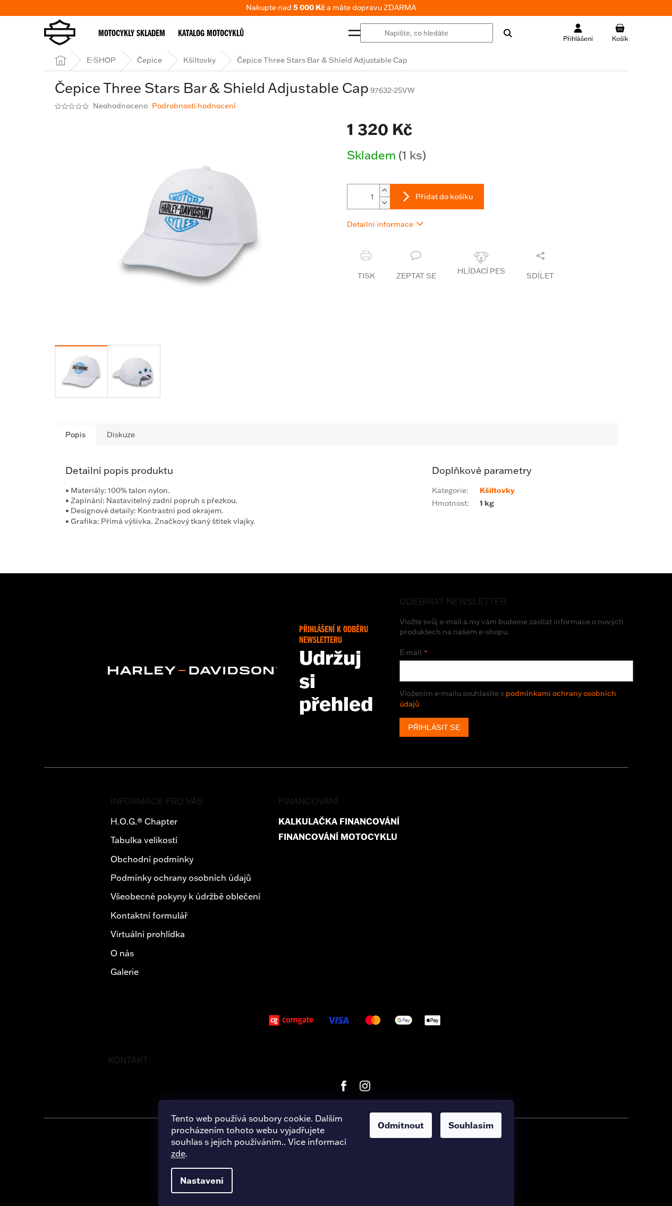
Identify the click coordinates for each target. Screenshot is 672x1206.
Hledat (502, 33)
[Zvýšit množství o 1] (384, 190)
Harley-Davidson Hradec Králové (343, 1086)
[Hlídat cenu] (481, 265)
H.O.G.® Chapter (143, 821)
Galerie (124, 971)
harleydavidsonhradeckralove (365, 1086)
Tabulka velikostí (143, 840)
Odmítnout (401, 1125)
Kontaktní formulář (149, 915)
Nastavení (202, 1180)
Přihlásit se (434, 727)
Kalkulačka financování (338, 822)
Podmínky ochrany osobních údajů (180, 877)
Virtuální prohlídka (147, 934)
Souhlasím (471, 1125)
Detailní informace (380, 224)
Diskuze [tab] (121, 434)
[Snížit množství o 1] (384, 203)
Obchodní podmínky (151, 859)
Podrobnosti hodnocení (194, 106)
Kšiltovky (497, 490)
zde (178, 1153)
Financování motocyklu (337, 837)
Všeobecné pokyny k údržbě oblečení (185, 896)
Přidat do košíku (444, 196)
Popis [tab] (75, 434)
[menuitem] (132, 33)
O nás (122, 953)
